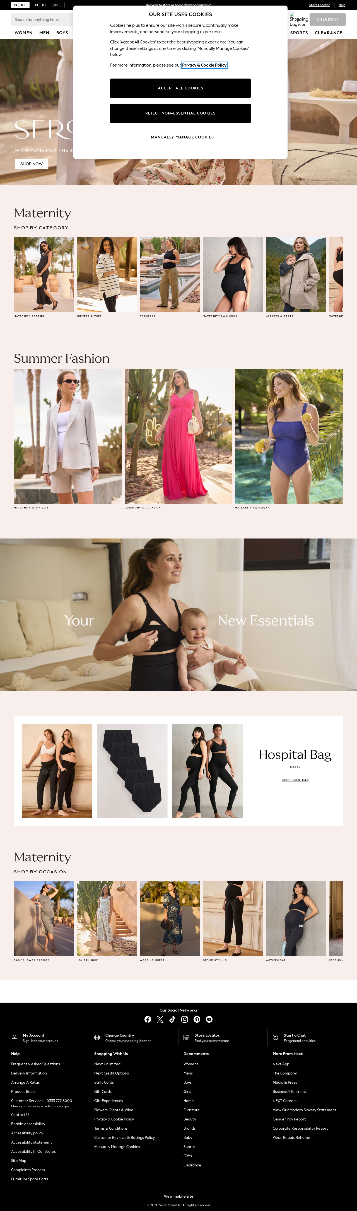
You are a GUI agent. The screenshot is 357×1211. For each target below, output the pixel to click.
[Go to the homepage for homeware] (48, 5)
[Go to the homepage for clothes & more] (20, 5)
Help (342, 5)
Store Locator (319, 5)
